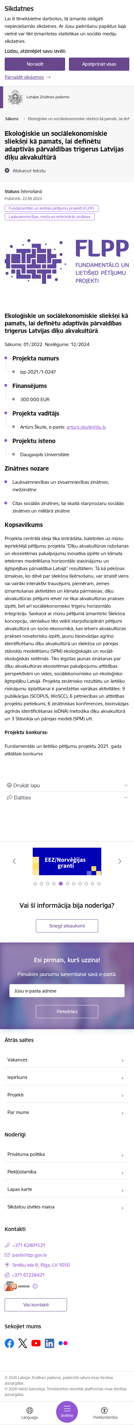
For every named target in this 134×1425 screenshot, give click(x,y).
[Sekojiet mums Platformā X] (22, 1343)
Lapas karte (19, 1189)
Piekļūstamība (21, 1172)
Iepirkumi (17, 1077)
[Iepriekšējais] (14, 861)
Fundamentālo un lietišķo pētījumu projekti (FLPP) (51, 208)
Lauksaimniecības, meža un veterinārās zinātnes (50, 216)
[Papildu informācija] (35, 1286)
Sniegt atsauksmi (67, 926)
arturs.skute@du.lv (86, 427)
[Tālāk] (119, 861)
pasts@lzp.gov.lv (29, 1255)
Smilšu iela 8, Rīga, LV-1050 (41, 1265)
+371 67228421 (28, 1275)
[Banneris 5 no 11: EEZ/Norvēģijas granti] (67, 861)
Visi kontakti (36, 1305)
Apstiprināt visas (99, 64)
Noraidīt (35, 64)
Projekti (15, 1095)
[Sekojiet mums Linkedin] (49, 1343)
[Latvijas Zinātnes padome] (69, 104)
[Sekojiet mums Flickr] (63, 1343)
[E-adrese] (17, 1286)
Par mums (18, 1112)
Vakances (17, 1060)
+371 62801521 (28, 1245)
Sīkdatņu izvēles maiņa (31, 1207)
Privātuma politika (26, 1154)
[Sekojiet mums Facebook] (9, 1343)
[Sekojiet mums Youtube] (36, 1343)
